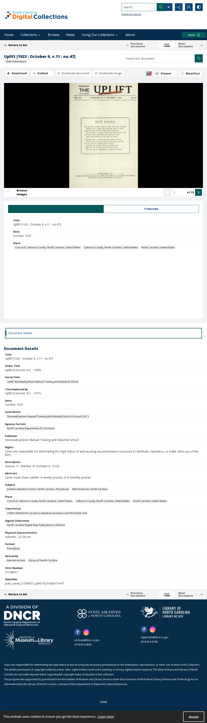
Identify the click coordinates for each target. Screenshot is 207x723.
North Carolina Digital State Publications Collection (36, 525)
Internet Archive (16, 560)
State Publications (16, 61)
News (70, 35)
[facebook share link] (77, 632)
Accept (194, 716)
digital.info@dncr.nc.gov (154, 637)
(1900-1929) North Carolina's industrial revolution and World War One (47, 513)
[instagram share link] (86, 632)
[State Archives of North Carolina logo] (99, 613)
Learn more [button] (106, 716)
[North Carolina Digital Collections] (36, 14)
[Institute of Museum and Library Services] (28, 640)
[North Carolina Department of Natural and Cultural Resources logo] (22, 615)
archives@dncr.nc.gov (86, 640)
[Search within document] (199, 58)
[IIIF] (149, 73)
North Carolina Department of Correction (31, 428)
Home (9, 35)
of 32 (190, 192)
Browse (53, 35)
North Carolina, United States (158, 247)
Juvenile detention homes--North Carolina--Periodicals (38, 489)
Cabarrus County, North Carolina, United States (111, 247)
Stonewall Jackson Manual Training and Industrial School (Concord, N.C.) (48, 416)
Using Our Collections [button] (98, 35)
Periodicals (13, 548)
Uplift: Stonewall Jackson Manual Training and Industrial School (42, 381)
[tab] (56, 209)
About (130, 35)
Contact (103, 701)
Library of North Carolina (43, 560)
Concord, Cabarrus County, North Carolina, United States (47, 247)
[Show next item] (198, 192)
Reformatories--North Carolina (90, 489)
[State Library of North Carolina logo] (165, 612)
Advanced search (131, 14)
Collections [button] (28, 35)
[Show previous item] (167, 192)
